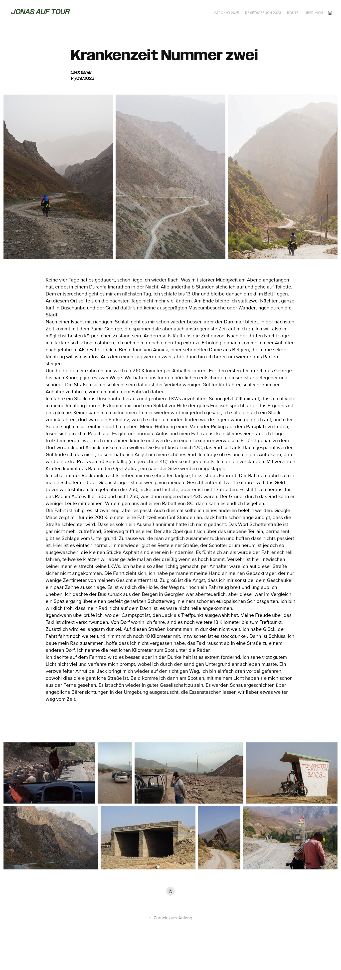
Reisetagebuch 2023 (263, 12)
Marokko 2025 (226, 12)
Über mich (314, 12)
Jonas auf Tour (40, 11)
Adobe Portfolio (179, 952)
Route (293, 12)
